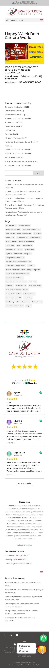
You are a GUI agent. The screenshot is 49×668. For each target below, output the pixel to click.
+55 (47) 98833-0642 (29, 82)
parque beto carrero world (15, 270)
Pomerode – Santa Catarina (16, 149)
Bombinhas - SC (22, 238)
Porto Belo (9, 286)
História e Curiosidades (14, 138)
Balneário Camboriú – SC (15, 107)
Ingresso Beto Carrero (14, 254)
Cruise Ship (10, 245)
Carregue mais (24, 483)
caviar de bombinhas (26, 242)
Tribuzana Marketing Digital (30, 665)
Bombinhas (10, 238)
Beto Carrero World (13, 111)
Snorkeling (28, 298)
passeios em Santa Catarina (16, 282)
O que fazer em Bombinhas (15, 266)
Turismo (9, 306)
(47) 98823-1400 (20, 560)
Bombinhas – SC (11, 122)
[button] (43, 638)
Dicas (18, 245)
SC (20, 298)
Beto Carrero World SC (14, 114)
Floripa (19, 249)
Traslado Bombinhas (34, 302)
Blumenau (37, 233)
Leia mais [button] (10, 443)
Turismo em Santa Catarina (16, 165)
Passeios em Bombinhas (14, 278)
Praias (25, 290)
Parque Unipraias (33, 270)
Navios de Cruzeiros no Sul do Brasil (20, 142)
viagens (28, 306)
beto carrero (10, 233)
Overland (31, 266)
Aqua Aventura (24, 225)
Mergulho (27, 254)
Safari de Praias (29, 294)
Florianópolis (10, 249)
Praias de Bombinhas (13, 294)
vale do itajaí (18, 306)
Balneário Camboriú (13, 229)
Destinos (8, 130)
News (7, 146)
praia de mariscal (35, 286)
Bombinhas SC (35, 238)
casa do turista (11, 242)
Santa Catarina (11, 298)
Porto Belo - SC (21, 286)
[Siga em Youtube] (17, 635)
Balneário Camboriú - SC (31, 229)
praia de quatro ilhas (13, 290)
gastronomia (29, 249)
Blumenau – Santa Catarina (16, 118)
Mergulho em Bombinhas (15, 258)
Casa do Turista (11, 126)
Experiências (10, 134)
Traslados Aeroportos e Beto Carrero (20, 161)
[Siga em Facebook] (5, 635)
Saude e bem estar (13, 157)
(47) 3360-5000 (24, 656)
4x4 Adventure (11, 225)
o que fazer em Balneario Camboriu (18, 262)
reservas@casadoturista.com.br (19, 563)
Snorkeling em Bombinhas (15, 302)
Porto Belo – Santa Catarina (16, 153)
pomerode (32, 282)
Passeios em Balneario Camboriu (17, 274)
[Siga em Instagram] (11, 635)
